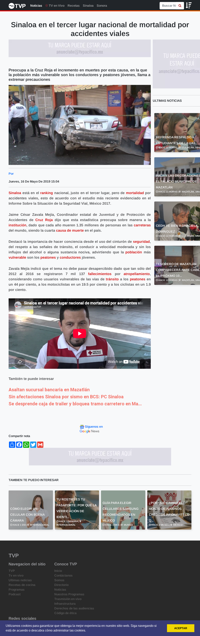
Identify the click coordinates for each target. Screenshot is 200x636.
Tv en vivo (16, 575)
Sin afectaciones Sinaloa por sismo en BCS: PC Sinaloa (66, 396)
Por (11, 173)
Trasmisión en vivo (67, 599)
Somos (59, 580)
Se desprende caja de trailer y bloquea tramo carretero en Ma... (75, 404)
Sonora (102, 5)
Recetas (74, 5)
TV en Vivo (56, 5)
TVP (12, 570)
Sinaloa (88, 5)
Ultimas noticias (20, 580)
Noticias (36, 5)
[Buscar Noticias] (180, 5)
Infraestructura (65, 603)
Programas (17, 589)
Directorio (61, 585)
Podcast (15, 594)
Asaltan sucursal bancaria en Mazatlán (49, 389)
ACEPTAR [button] (180, 628)
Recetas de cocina (22, 585)
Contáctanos (63, 575)
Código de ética (65, 613)
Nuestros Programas (69, 594)
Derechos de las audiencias (74, 608)
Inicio (58, 570)
